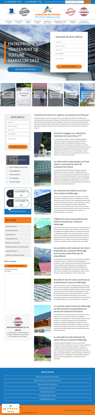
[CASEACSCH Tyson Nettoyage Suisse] (47, 12)
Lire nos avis (10, 411)
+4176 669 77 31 (14, 2)
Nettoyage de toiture (9, 22)
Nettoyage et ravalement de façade (84, 22)
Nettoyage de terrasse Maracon (47, 388)
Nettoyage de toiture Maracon (47, 399)
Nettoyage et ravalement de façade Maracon (47, 377)
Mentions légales (86, 410)
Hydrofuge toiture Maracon (47, 392)
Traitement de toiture (73, 22)
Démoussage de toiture (19, 22)
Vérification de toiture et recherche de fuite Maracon (47, 380)
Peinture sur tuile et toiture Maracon (47, 384)
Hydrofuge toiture (28, 22)
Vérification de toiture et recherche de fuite (60, 22)
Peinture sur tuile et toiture (47, 22)
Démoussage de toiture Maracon (47, 395)
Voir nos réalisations (25, 69)
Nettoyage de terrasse (37, 22)
